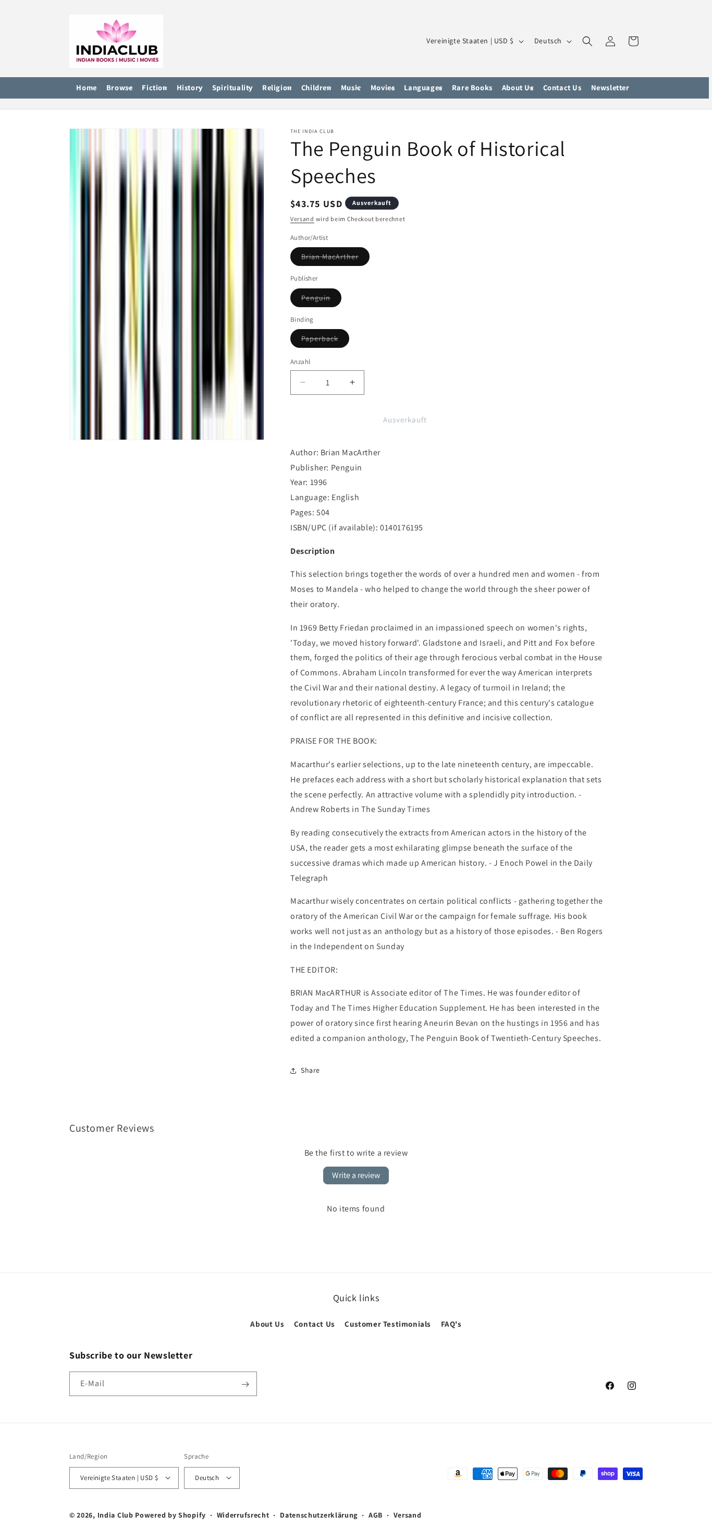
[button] (119, 88)
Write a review (356, 1175)
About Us (267, 1324)
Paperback (325, 340)
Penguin (321, 300)
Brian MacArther (335, 258)
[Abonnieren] (245, 1384)
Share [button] (310, 1070)
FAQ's (451, 1324)
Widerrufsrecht (243, 1514)
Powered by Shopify (170, 1514)
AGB (376, 1514)
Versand (302, 219)
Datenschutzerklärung (319, 1514)
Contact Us (314, 1324)
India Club (115, 1514)
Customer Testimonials (388, 1324)
